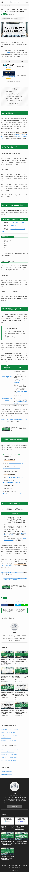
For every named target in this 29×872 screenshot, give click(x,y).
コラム (4, 14)
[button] (4, 605)
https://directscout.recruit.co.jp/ (11, 468)
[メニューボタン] (27, 2)
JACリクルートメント (7, 389)
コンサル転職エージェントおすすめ (9, 729)
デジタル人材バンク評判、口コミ (9, 754)
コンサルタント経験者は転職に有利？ (14, 96)
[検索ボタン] (2, 2)
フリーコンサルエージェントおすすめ (10, 749)
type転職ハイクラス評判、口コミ (9, 740)
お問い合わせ (17, 867)
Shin (14, 632)
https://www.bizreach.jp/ (16, 463)
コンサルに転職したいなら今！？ (12, 98)
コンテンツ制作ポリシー (12, 865)
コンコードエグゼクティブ (8, 76)
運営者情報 (4, 865)
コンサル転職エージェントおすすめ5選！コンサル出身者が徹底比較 (19, 429)
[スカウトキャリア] (14, 2)
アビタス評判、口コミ (6, 774)
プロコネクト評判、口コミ (7, 752)
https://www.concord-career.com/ (12, 493)
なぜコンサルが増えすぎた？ (11, 94)
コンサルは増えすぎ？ (10, 91)
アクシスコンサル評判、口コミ (8, 732)
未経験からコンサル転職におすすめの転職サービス (14, 419)
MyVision (8, 67)
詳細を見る (14, 806)
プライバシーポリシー (22, 865)
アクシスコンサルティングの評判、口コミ (12, 572)
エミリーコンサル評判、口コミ (8, 760)
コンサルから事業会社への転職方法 (13, 101)
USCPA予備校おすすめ (6, 771)
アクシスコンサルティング (9, 565)
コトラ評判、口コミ (6, 738)
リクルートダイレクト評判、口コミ (9, 735)
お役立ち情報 (11, 867)
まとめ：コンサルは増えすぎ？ (12, 103)
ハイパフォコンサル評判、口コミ (9, 757)
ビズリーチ (7, 52)
